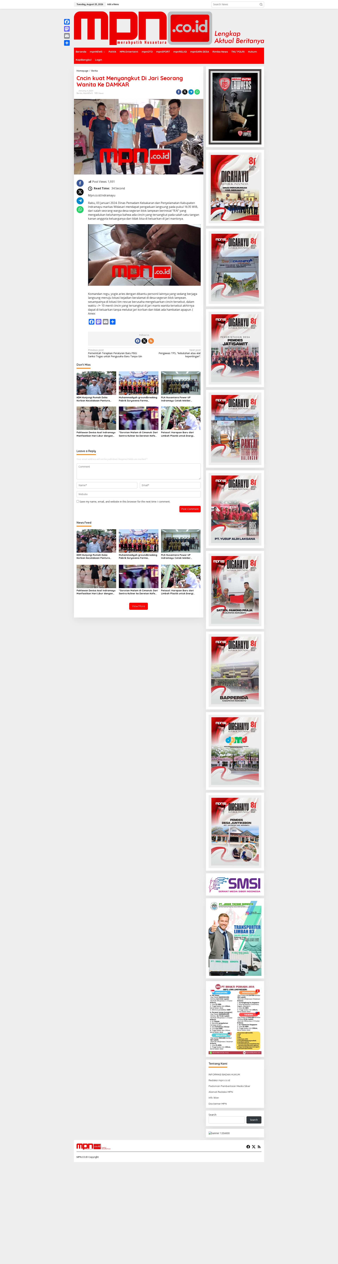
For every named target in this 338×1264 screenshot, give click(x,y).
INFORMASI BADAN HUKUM (224, 1074)
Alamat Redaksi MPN (221, 1091)
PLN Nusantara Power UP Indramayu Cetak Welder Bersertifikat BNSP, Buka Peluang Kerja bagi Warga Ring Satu (180, 399)
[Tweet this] (184, 92)
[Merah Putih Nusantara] (169, 28)
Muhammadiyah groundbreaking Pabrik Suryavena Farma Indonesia (138, 399)
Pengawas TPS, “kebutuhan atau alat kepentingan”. (180, 353)
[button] (261, 4)
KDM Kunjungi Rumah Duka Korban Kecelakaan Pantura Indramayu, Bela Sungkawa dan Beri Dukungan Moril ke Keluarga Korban (96, 399)
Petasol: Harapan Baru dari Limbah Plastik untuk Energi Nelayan (177, 434)
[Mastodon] (66, 28)
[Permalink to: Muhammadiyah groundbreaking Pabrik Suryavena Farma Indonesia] (138, 382)
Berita (79, 93)
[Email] (66, 35)
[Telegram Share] (191, 92)
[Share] (66, 42)
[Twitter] (144, 341)
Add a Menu (113, 4)
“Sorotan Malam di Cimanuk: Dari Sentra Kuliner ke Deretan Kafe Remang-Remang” (138, 434)
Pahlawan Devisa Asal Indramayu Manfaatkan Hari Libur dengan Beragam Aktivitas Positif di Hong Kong (96, 434)
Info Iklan (214, 1097)
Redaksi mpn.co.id (219, 1080)
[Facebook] (137, 341)
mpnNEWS (88, 93)
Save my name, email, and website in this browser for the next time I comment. (125, 501)
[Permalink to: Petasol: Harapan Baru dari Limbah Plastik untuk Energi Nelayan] (181, 418)
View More (138, 606)
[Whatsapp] (197, 92)
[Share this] (178, 92)
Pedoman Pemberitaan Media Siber (229, 1086)
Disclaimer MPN (218, 1103)
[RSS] (151, 341)
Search (212, 1114)
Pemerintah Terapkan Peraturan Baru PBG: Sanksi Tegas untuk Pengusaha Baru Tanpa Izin (115, 353)
